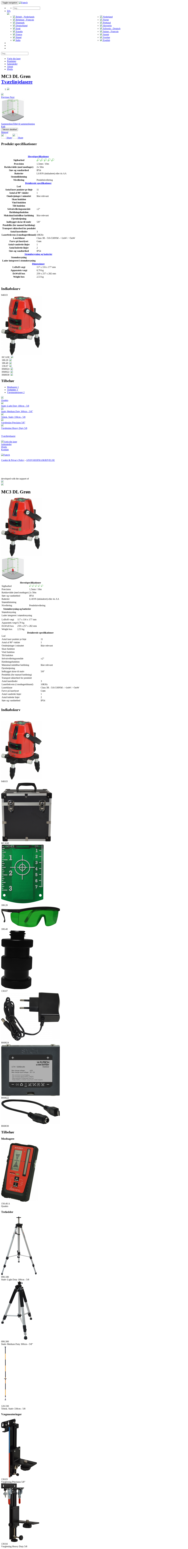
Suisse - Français (110, 31)
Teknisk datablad (9, 129)
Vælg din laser (14, 58)
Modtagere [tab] (13, 387)
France (18, 34)
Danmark (20, 22)
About (10, 66)
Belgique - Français (24, 19)
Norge (105, 19)
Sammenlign (7, 124)
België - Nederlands (24, 17)
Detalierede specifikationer (38, 183)
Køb (3, 126)
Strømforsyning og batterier (38, 254)
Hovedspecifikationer (38, 156)
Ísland (18, 37)
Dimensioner (38, 264)
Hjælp (10, 69)
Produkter (11, 61)
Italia (17, 40)
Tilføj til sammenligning (24, 124)
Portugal (106, 22)
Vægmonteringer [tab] (16, 392)
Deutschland (21, 25)
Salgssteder (12, 64)
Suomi (105, 34)
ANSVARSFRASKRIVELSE (40, 460)
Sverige (106, 37)
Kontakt (5, 449)
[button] (5, 97)
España (19, 31)
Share (9, 137)
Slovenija (107, 25)
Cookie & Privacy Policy (12, 460)
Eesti (17, 28)
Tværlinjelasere (16, 81)
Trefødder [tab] (12, 389)
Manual (4, 132)
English (106, 40)
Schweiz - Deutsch (111, 28)
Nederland (107, 17)
